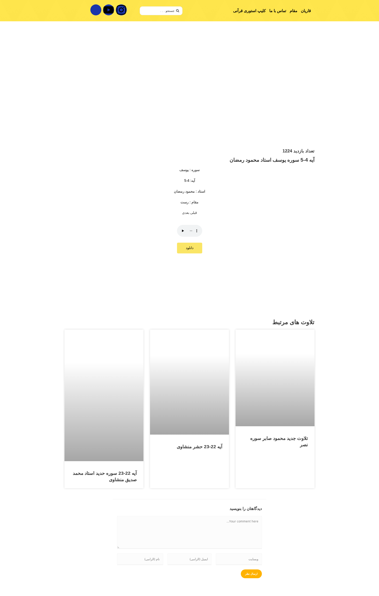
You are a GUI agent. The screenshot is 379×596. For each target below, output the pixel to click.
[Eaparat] (95, 9)
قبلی (193, 213)
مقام (293, 11)
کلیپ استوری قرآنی (249, 11)
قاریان (306, 11)
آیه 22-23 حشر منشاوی (199, 446)
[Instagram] (121, 9)
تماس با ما (277, 11)
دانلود (189, 248)
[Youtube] (108, 9)
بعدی (186, 213)
